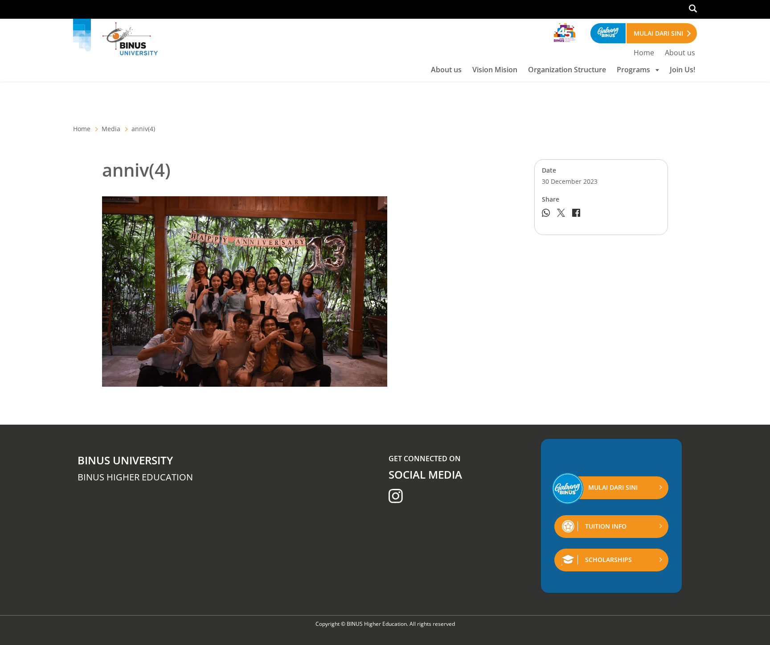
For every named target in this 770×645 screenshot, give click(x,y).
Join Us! (682, 69)
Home (644, 53)
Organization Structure (567, 69)
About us (680, 53)
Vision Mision (494, 69)
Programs (633, 69)
